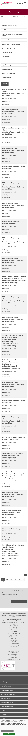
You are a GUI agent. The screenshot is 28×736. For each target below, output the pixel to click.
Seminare (9, 16)
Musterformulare (6, 686)
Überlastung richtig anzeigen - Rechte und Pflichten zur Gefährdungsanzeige (12, 455)
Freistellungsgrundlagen (8, 690)
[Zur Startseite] (6, 3)
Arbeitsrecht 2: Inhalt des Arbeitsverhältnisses (10, 222)
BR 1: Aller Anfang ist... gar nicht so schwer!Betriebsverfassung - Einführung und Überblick (14, 92)
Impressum (4, 674)
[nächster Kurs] (25, 575)
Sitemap (3, 718)
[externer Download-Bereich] (20, 3)
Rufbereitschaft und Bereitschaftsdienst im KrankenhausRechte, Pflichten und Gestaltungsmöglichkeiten (11, 364)
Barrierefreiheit (5, 698)
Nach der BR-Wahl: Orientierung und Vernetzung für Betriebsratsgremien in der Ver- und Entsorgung (13, 475)
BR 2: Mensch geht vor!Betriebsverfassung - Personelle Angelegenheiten (13, 112)
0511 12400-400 (14, 626)
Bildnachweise (5, 714)
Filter (4, 84)
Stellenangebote (5, 682)
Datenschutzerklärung (7, 702)
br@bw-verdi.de (14, 629)
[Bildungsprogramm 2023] (17, 3)
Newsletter (4, 710)
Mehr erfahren (4, 728)
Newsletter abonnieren (19, 602)
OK (8, 734)
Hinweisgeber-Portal (7, 706)
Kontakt (3, 678)
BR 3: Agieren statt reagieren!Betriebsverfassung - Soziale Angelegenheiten (12, 512)
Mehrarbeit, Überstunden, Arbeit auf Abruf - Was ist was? (13, 438)
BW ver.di (3, 16)
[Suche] (22, 3)
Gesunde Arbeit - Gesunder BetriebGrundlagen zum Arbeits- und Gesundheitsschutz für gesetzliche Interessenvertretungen (14, 279)
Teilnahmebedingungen (8, 694)
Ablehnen (7, 731)
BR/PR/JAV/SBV (16, 16)
